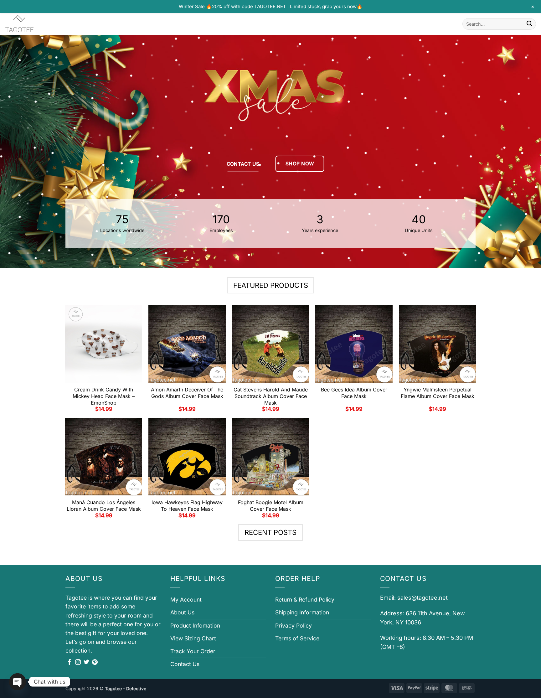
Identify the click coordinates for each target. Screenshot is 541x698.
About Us (182, 612)
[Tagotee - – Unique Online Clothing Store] (36, 24)
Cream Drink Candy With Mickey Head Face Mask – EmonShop (104, 396)
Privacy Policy (293, 625)
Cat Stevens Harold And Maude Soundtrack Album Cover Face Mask (271, 396)
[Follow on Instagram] (78, 662)
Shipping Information (302, 612)
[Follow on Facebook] (69, 662)
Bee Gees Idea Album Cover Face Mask (354, 392)
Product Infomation (195, 625)
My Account (186, 599)
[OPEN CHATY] (17, 681)
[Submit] (529, 24)
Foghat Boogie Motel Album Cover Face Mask (270, 505)
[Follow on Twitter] (86, 662)
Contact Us (184, 664)
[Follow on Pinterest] (95, 662)
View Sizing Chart (193, 638)
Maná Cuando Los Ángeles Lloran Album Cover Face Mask (104, 505)
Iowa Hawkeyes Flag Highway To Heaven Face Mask (187, 505)
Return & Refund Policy (304, 599)
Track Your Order (192, 651)
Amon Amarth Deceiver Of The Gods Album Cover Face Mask (187, 392)
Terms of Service (297, 638)
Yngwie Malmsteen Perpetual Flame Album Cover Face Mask (437, 392)
